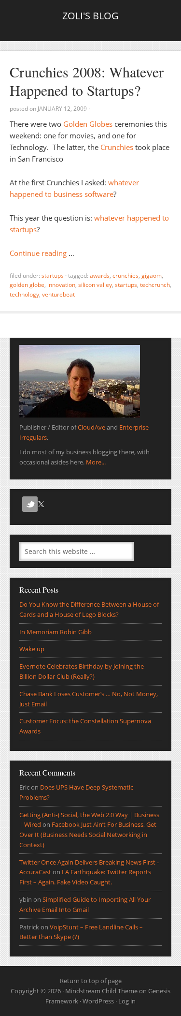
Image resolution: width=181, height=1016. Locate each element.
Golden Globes (87, 124)
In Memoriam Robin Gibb (55, 632)
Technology (24, 294)
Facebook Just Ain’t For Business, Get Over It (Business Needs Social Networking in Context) (87, 834)
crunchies (125, 275)
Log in (127, 1001)
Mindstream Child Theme (101, 990)
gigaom (151, 275)
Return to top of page (91, 980)
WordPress (98, 1001)
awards (100, 275)
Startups (53, 275)
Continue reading (38, 253)
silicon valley (95, 285)
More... (96, 462)
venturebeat (58, 294)
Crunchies (116, 147)
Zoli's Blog (90, 15)
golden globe (27, 285)
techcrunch (155, 285)
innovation (61, 285)
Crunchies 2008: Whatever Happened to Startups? (87, 81)
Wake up (31, 648)
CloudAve (91, 427)
